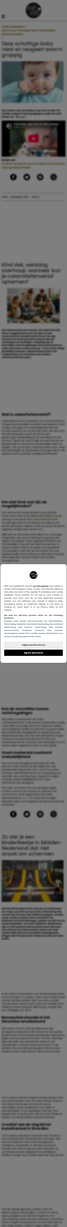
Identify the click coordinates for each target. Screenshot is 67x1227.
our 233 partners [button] (40, 586)
